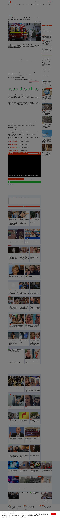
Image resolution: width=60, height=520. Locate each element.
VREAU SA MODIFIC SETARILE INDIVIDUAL (53, 516)
